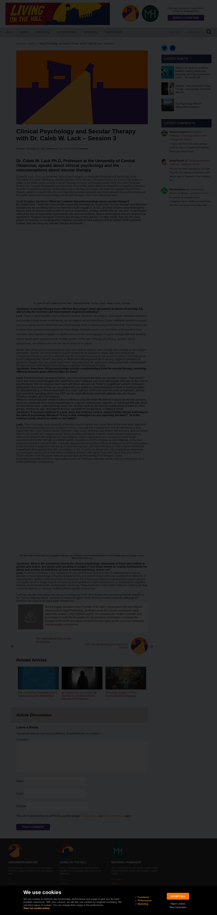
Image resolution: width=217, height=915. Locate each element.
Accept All (178, 896)
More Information (178, 907)
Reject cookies (178, 903)
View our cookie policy (36, 908)
